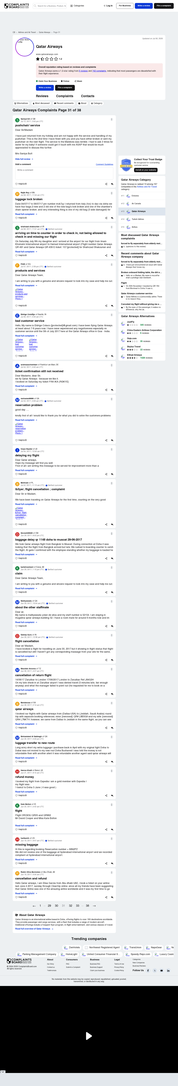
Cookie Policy (119, 970)
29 (49, 906)
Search (35, 6)
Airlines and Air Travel (147, 187)
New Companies (139, 962)
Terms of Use (119, 964)
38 (87, 906)
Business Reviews (139, 966)
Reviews (42, 96)
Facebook (148, 970)
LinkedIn (168, 970)
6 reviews (83, 71)
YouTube (161, 970)
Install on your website (146, 170)
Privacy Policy (119, 967)
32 (70, 906)
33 (77, 906)
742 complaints (99, 71)
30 (56, 906)
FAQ (67, 964)
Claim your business (97, 970)
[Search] (50, 6)
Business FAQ (95, 964)
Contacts (87, 96)
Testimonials (51, 970)
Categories (79, 6)
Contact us (51, 967)
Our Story (50, 964)
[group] (21, 103)
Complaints (64, 96)
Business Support (96, 967)
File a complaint (65, 88)
